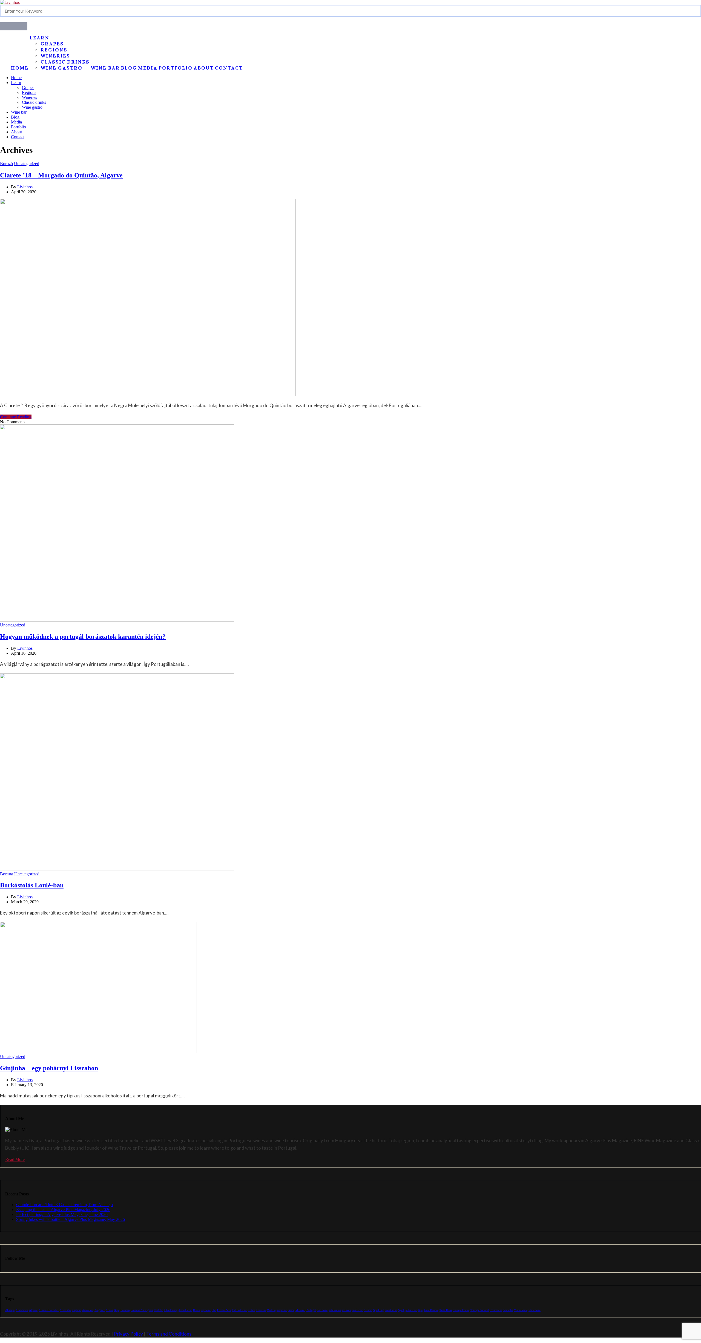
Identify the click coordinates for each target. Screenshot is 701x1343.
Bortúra (6, 874)
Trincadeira (496, 1310)
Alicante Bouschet (49, 1310)
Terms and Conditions (168, 1334)
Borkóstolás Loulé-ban (32, 885)
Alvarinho (65, 1310)
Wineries (55, 56)
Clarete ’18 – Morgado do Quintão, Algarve (61, 175)
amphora (76, 1310)
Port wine (322, 1310)
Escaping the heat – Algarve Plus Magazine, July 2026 (63, 1209)
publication (335, 1310)
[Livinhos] (10, 2)
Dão (214, 1310)
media (291, 1310)
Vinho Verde (520, 1310)
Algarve (33, 1310)
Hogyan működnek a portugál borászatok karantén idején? (83, 636)
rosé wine (357, 1310)
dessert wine (185, 1310)
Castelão (158, 1310)
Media (147, 68)
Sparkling (378, 1310)
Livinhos (25, 187)
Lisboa (251, 1310)
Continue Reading (15, 417)
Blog (129, 68)
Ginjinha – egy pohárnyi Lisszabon (49, 1068)
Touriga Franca (461, 1310)
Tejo (420, 1310)
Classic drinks (65, 62)
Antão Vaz (87, 1310)
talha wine (411, 1310)
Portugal (311, 1310)
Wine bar (105, 68)
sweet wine (391, 1310)
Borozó (6, 163)
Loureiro (261, 1310)
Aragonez (99, 1310)
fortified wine (239, 1310)
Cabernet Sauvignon (142, 1310)
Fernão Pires (224, 1310)
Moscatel (300, 1310)
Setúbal (368, 1310)
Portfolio (176, 68)
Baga (116, 1310)
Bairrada (125, 1310)
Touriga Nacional (479, 1310)
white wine (534, 1310)
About (204, 68)
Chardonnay (170, 1310)
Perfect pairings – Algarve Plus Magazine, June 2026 (62, 1214)
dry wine (206, 1310)
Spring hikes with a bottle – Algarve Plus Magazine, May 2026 (70, 1219)
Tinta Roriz (445, 1310)
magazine (282, 1310)
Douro (196, 1310)
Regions (54, 50)
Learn (39, 38)
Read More (15, 1159)
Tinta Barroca (431, 1310)
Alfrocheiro (22, 1310)
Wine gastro (61, 68)
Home (19, 68)
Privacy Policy (128, 1334)
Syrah (401, 1310)
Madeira (271, 1310)
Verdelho (508, 1310)
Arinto (109, 1310)
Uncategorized (26, 163)
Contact (229, 68)
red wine (346, 1310)
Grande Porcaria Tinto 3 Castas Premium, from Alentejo (64, 1204)
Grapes (52, 44)
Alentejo (10, 1310)
